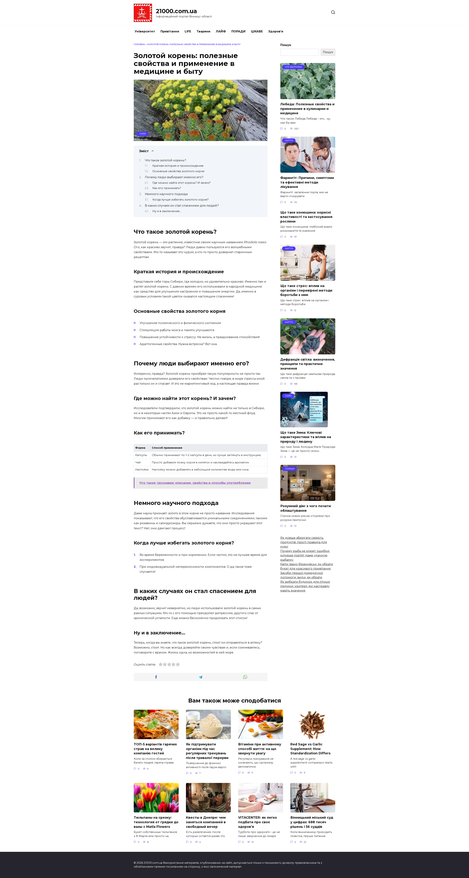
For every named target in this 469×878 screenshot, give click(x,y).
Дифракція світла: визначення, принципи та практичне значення (307, 364)
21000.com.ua (176, 11)
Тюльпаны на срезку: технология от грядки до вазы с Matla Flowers (156, 822)
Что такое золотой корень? (165, 160)
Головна (139, 44)
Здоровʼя (275, 31)
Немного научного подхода (166, 194)
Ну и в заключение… (166, 211)
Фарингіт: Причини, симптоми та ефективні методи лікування (307, 182)
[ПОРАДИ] (307, 498)
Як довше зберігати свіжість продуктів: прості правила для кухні (303, 542)
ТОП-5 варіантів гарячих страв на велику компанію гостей (155, 748)
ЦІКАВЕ (257, 31)
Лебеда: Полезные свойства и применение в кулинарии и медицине (307, 108)
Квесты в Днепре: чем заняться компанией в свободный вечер (206, 822)
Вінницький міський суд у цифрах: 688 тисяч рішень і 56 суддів (311, 822)
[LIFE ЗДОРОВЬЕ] (307, 97)
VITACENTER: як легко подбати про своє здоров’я (257, 822)
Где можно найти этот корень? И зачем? (181, 182)
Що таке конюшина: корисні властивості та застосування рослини (306, 216)
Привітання (169, 31)
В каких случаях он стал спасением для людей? (182, 205)
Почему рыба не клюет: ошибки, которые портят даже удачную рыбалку (305, 555)
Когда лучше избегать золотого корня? (180, 199)
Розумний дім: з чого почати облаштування (305, 508)
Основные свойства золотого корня (178, 171)
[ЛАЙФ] (304, 425)
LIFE (188, 31)
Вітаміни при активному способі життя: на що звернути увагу (259, 748)
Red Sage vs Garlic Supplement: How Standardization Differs (310, 748)
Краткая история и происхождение (178, 165)
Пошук (285, 45)
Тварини (203, 31)
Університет (145, 31)
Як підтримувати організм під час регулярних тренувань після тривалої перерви (207, 751)
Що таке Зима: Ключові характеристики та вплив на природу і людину (305, 436)
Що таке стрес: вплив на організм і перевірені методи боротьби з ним (306, 290)
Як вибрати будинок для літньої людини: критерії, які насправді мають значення (305, 586)
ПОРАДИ (238, 31)
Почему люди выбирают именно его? (174, 177)
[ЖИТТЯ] (307, 170)
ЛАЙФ (221, 31)
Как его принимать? (166, 188)
